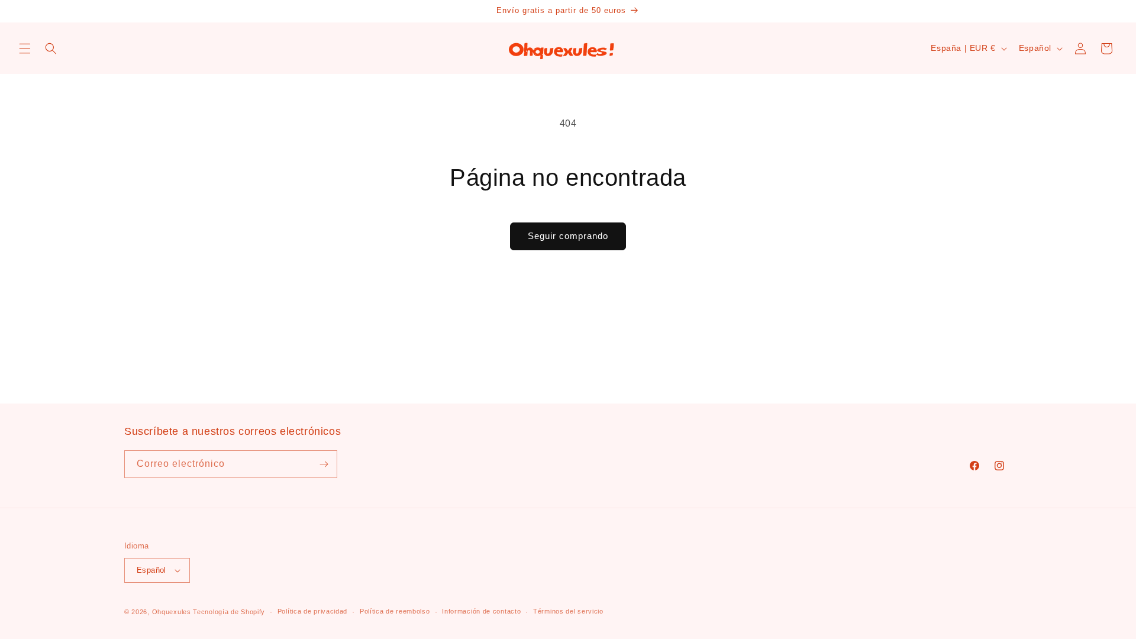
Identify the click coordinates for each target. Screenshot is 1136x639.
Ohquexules (171, 611)
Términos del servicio (568, 611)
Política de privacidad (312, 611)
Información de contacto (481, 611)
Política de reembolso (395, 611)
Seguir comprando (568, 236)
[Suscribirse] (324, 464)
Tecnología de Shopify (229, 611)
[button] (25, 49)
